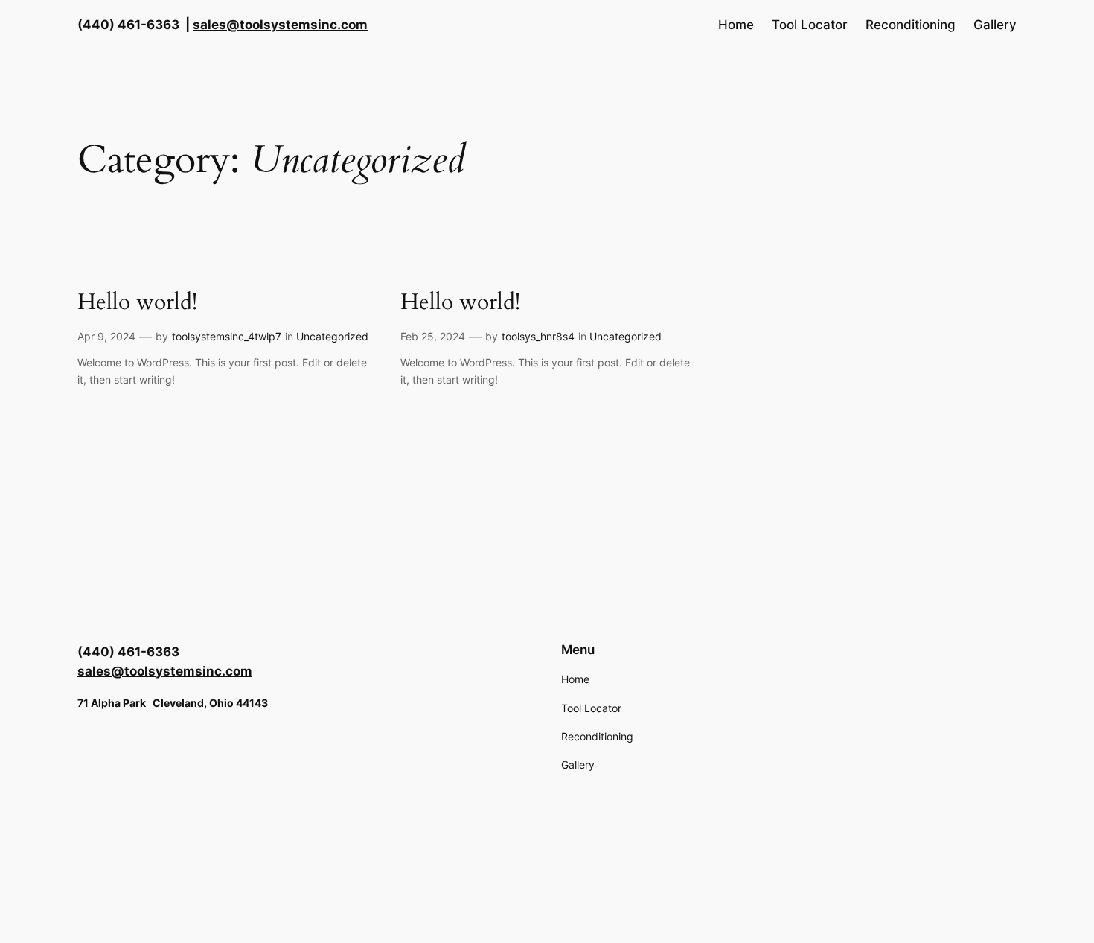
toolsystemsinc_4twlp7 (226, 336)
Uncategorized (332, 336)
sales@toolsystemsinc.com (280, 24)
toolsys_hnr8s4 (538, 336)
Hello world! (137, 303)
